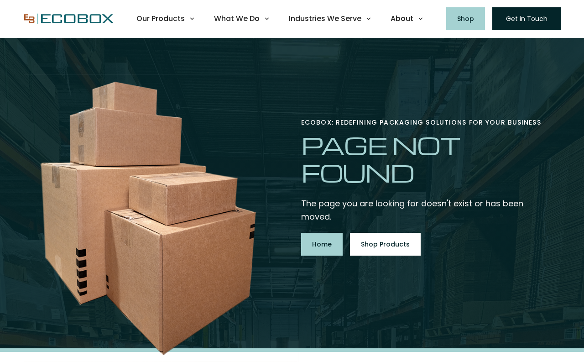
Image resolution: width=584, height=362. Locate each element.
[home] (69, 18)
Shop (465, 18)
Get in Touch (527, 18)
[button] (166, 19)
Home (322, 244)
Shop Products (385, 244)
